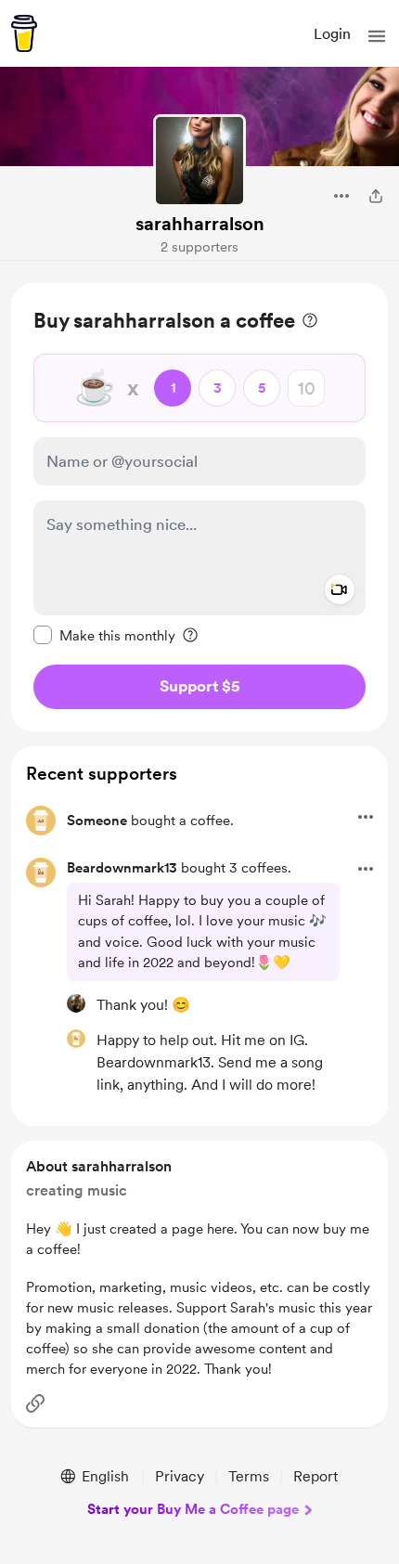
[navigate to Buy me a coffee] (24, 33)
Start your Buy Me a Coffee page (193, 1509)
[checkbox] (104, 635)
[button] (377, 36)
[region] (199, 507)
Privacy (179, 1476)
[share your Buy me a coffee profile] (375, 196)
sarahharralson (199, 224)
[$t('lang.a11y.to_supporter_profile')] (76, 1003)
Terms (248, 1476)
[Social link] (35, 1403)
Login (332, 34)
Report (315, 1476)
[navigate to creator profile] (199, 160)
